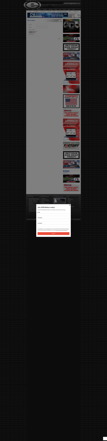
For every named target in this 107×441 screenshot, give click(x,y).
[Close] (69, 205)
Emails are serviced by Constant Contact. (61, 230)
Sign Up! (53, 233)
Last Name (40, 223)
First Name (40, 217)
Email (39, 212)
